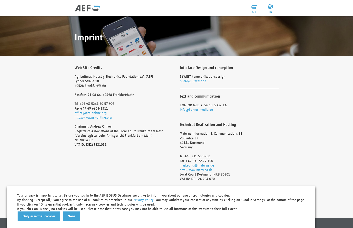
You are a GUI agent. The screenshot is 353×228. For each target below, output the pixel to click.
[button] (39, 216)
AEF (254, 12)
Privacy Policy (143, 200)
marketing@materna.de (197, 165)
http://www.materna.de (196, 170)
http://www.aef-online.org (93, 117)
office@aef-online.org (91, 113)
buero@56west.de (193, 81)
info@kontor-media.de (196, 109)
